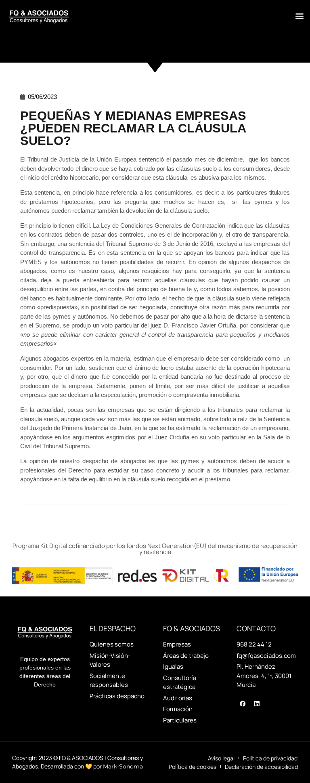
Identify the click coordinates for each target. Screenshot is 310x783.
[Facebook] (243, 704)
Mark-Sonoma (123, 766)
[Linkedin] (257, 704)
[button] (299, 16)
